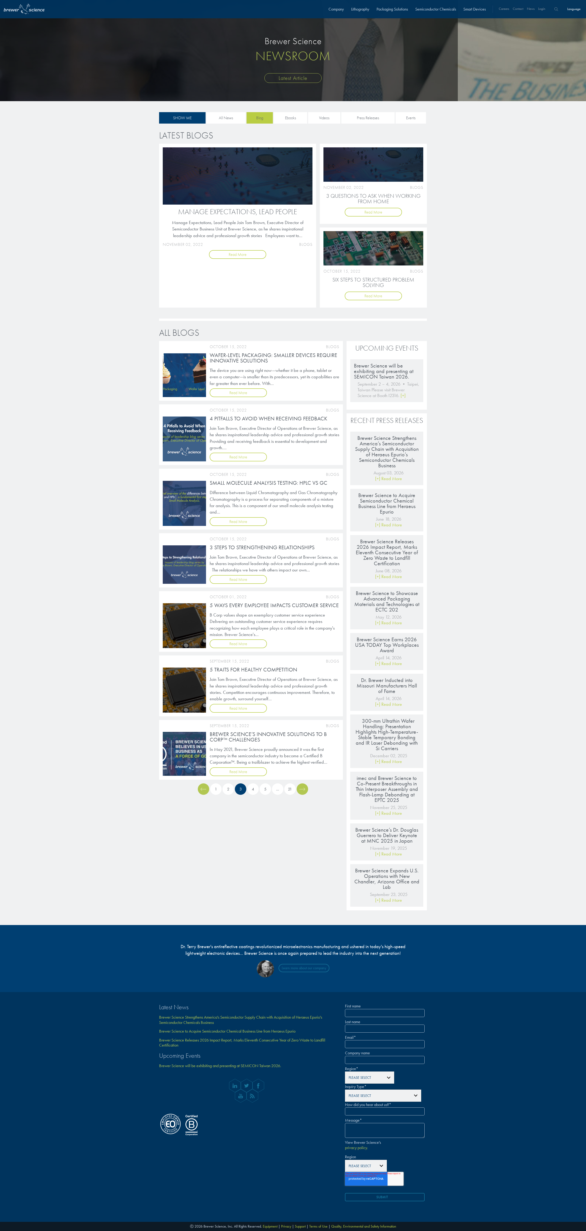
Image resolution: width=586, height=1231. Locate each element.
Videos (324, 117)
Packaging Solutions (392, 9)
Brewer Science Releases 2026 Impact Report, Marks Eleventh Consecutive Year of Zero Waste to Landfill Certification (242, 1043)
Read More (238, 254)
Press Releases (368, 117)
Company (336, 9)
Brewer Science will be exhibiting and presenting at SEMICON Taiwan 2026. (220, 1065)
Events (410, 117)
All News (226, 117)
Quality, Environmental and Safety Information (363, 1226)
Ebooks (290, 117)
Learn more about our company (304, 968)
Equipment (270, 1226)
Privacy (286, 1226)
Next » (302, 789)
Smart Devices (474, 9)
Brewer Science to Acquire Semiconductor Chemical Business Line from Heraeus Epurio (227, 1031)
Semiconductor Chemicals (435, 9)
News (530, 8)
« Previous (203, 789)
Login (541, 8)
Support (300, 1226)
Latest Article (293, 77)
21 (290, 789)
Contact (518, 8)
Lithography (360, 9)
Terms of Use (318, 1226)
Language (574, 9)
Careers (504, 8)
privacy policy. (356, 1147)
